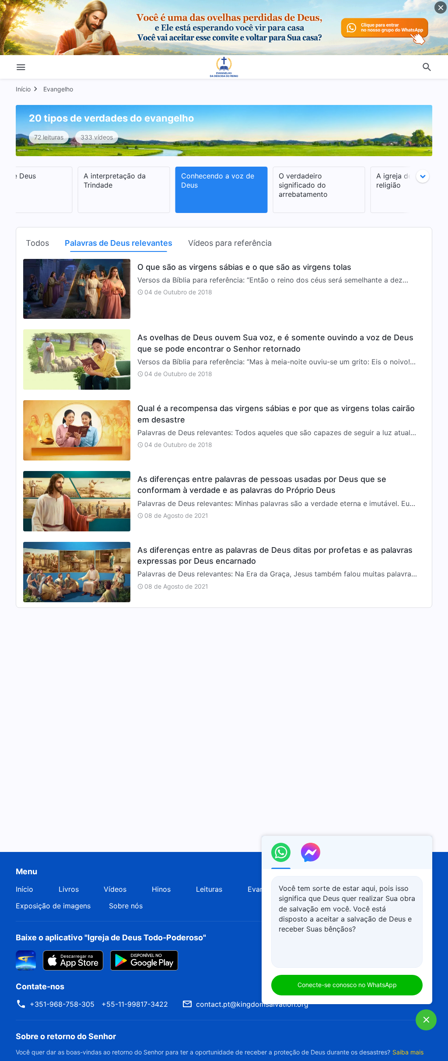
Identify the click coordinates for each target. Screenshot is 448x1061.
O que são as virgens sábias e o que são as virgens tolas (244, 267)
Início (23, 89)
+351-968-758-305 (62, 1004)
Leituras (209, 889)
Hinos (161, 889)
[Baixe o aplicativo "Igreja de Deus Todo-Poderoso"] (26, 959)
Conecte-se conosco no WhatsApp (347, 984)
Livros (69, 889)
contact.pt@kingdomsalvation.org (252, 1004)
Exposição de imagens (53, 905)
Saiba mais (408, 1052)
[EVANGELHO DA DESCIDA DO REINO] (224, 67)
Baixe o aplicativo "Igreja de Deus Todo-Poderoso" (111, 937)
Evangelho (58, 89)
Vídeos (115, 889)
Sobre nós (126, 905)
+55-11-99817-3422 (135, 1004)
